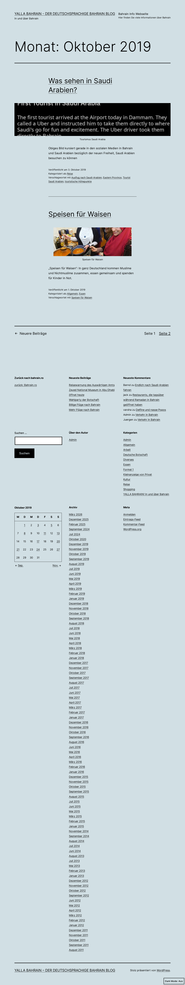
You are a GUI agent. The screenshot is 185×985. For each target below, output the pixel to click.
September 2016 (79, 737)
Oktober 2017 (77, 672)
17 (38, 541)
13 (58, 533)
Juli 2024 (74, 534)
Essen (82, 293)
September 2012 (79, 895)
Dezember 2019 (78, 544)
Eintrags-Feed (131, 519)
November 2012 (78, 885)
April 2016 (75, 756)
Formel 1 (128, 469)
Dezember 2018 (78, 603)
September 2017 (79, 677)
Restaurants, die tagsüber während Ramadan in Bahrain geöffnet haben (143, 399)
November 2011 (78, 935)
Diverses (128, 459)
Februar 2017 (77, 712)
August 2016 (76, 742)
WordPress (163, 970)
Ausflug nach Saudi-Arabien (86, 177)
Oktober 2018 (77, 613)
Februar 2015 (77, 821)
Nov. (55, 565)
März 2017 (75, 707)
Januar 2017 (76, 717)
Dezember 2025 (79, 519)
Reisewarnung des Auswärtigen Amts (92, 385)
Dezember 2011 (78, 930)
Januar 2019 (76, 598)
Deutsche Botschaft (135, 454)
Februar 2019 (77, 593)
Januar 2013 (76, 875)
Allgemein (72, 293)
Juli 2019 (74, 568)
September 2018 (79, 618)
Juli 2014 (74, 845)
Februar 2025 (77, 524)
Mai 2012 (74, 905)
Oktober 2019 (77, 553)
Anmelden (129, 514)
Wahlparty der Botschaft (84, 399)
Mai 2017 (74, 697)
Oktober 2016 (77, 732)
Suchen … (20, 432)
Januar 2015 (76, 826)
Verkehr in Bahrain (146, 414)
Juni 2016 (75, 747)
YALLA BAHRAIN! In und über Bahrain (146, 494)
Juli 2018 (74, 628)
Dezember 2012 (78, 880)
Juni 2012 (75, 900)
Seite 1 (149, 333)
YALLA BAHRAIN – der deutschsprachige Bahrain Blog (64, 970)
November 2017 (78, 667)
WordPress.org (132, 529)
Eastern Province (112, 177)
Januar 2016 (76, 771)
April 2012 (75, 910)
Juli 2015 (74, 801)
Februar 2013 (77, 870)
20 (58, 541)
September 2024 (79, 529)
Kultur (126, 479)
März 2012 (75, 915)
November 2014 (79, 831)
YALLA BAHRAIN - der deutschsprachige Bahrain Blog (64, 14)
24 (38, 549)
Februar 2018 (77, 652)
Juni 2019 (75, 573)
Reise (70, 173)
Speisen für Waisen (79, 214)
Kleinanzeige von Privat (137, 474)
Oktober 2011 (77, 940)
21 (18, 549)
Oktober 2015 (77, 786)
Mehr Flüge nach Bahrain (84, 409)
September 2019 (79, 559)
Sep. (20, 565)
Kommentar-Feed (134, 524)
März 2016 (75, 761)
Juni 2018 (75, 633)
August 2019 (76, 563)
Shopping (129, 489)
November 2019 (78, 549)
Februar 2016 (77, 766)
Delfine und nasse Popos (151, 409)
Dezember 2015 (78, 776)
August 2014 (76, 841)
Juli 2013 (74, 860)
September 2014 (79, 836)
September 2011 (79, 944)
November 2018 (78, 608)
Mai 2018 (74, 638)
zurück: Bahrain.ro (25, 385)
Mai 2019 (74, 578)
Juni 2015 (75, 806)
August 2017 (76, 682)
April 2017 (75, 702)
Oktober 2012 (77, 890)
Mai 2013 (74, 865)
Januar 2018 (76, 657)
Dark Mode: (171, 981)
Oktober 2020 (77, 539)
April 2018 (75, 643)
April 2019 (75, 583)
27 (58, 549)
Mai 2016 (74, 752)
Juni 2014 (75, 851)
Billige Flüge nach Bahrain (84, 404)
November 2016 (78, 727)
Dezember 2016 (78, 722)
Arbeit (127, 449)
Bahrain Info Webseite (144, 15)
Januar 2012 (76, 925)
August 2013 (76, 855)
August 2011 (76, 949)
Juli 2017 (74, 687)
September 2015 (79, 791)
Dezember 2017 (78, 662)
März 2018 (75, 648)
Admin (73, 439)
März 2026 (75, 514)
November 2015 (78, 781)
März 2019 (75, 588)
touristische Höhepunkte (78, 181)
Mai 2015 (74, 811)
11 (45, 533)
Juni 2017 (75, 692)
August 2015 (76, 796)
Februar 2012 (77, 920)
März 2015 (75, 816)
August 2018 (76, 623)
